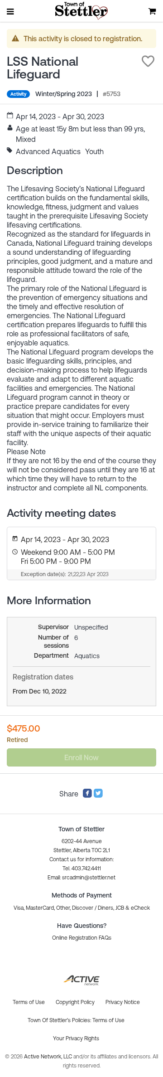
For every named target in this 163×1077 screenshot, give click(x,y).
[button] (148, 61)
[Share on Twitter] (98, 795)
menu (11, 11)
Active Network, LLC (48, 1056)
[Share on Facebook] (87, 795)
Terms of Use (108, 1020)
